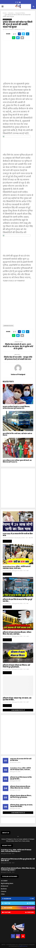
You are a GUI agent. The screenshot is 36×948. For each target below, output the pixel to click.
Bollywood (4, 886)
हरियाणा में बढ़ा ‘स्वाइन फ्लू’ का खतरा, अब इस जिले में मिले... (17, 699)
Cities (3, 894)
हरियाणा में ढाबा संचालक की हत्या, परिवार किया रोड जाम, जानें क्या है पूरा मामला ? (18, 869)
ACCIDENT (4, 881)
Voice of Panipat (9, 29)
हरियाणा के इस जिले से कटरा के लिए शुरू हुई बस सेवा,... (17, 600)
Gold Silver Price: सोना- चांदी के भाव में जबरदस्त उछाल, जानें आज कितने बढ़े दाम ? (16, 850)
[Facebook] (13, 936)
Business (4, 889)
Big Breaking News (7, 883)
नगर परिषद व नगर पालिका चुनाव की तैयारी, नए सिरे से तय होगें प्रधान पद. (17, 461)
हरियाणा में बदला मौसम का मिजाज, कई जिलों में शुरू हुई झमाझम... (16, 666)
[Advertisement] (18, 62)
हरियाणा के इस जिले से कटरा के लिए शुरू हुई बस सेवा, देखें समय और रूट (18, 860)
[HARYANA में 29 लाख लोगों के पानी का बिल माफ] (18, 521)
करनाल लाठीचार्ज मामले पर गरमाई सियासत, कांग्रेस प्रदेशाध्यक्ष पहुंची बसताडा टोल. (16, 407)
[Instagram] (18, 936)
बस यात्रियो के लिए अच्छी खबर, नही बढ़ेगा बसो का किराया (17, 434)
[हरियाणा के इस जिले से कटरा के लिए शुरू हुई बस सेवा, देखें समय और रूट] (18, 587)
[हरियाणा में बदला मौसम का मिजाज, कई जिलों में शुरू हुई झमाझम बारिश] (18, 653)
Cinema (3, 891)
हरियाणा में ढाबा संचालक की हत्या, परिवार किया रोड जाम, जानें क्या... (17, 633)
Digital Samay (23, 946)
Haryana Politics (7, 19)
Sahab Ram (8, 570)
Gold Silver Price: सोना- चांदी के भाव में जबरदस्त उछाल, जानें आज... (16, 567)
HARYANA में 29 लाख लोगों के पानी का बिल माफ (18, 535)
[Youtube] (23, 936)
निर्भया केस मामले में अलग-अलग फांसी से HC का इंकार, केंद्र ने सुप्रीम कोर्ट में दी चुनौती (18, 346)
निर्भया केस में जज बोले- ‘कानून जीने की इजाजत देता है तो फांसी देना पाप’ (18, 358)
